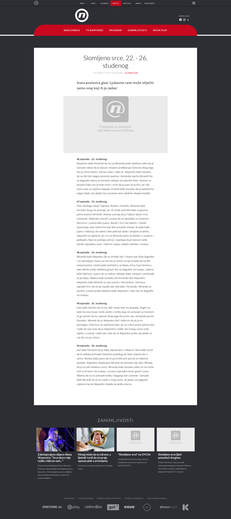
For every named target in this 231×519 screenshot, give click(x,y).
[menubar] (193, 3)
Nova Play (160, 30)
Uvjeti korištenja (85, 498)
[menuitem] (193, 3)
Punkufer (147, 507)
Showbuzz (168, 507)
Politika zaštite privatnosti (109, 498)
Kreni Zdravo (185, 507)
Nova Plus (73, 507)
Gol (113, 507)
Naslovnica (72, 30)
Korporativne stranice (157, 498)
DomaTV (129, 507)
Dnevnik (52, 507)
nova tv (116, 3)
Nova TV (37, 3)
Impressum (69, 498)
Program (115, 30)
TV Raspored (94, 30)
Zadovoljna (93, 507)
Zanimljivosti (137, 30)
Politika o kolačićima (133, 498)
